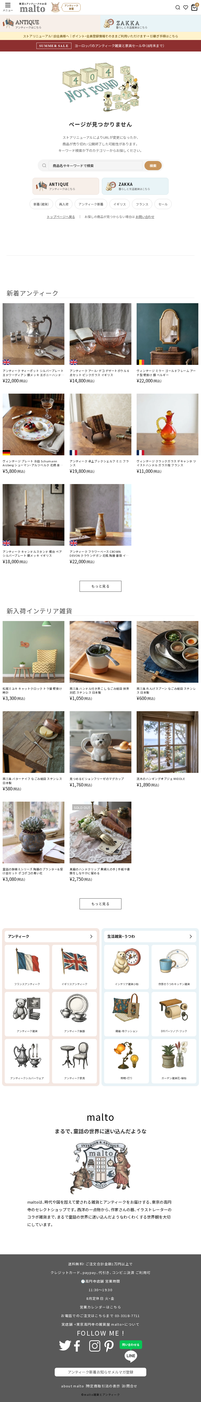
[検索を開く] (178, 7)
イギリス (119, 204)
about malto (72, 1386)
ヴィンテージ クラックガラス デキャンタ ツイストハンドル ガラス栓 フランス (166, 463)
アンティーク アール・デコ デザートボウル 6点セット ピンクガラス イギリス (99, 373)
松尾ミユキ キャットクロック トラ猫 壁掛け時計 (32, 690)
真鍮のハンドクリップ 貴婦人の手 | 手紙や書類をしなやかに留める (100, 871)
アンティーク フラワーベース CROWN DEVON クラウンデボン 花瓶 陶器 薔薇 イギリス (99, 554)
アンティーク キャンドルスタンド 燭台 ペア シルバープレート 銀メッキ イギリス (32, 554)
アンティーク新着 (91, 204)
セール (163, 204)
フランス (142, 204)
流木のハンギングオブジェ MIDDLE (161, 779)
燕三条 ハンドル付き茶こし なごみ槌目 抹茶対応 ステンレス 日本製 (99, 690)
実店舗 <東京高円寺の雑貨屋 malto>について (100, 1324)
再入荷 (64, 204)
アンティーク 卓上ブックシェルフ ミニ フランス (99, 463)
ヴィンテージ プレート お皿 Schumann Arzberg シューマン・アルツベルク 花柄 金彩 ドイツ (33, 463)
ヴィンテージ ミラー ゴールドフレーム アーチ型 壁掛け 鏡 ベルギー (166, 373)
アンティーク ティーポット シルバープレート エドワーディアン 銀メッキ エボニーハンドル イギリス (33, 373)
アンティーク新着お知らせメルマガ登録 (100, 1372)
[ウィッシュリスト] (185, 7)
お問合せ (129, 1386)
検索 (153, 165)
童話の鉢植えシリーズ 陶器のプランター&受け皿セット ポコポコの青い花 (33, 871)
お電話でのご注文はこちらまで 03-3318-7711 (100, 1315)
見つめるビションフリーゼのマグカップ (97, 779)
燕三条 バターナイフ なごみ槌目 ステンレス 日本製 (32, 781)
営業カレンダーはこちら (100, 1307)
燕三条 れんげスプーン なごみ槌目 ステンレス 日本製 (166, 690)
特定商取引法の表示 (103, 1386)
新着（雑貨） (41, 204)
